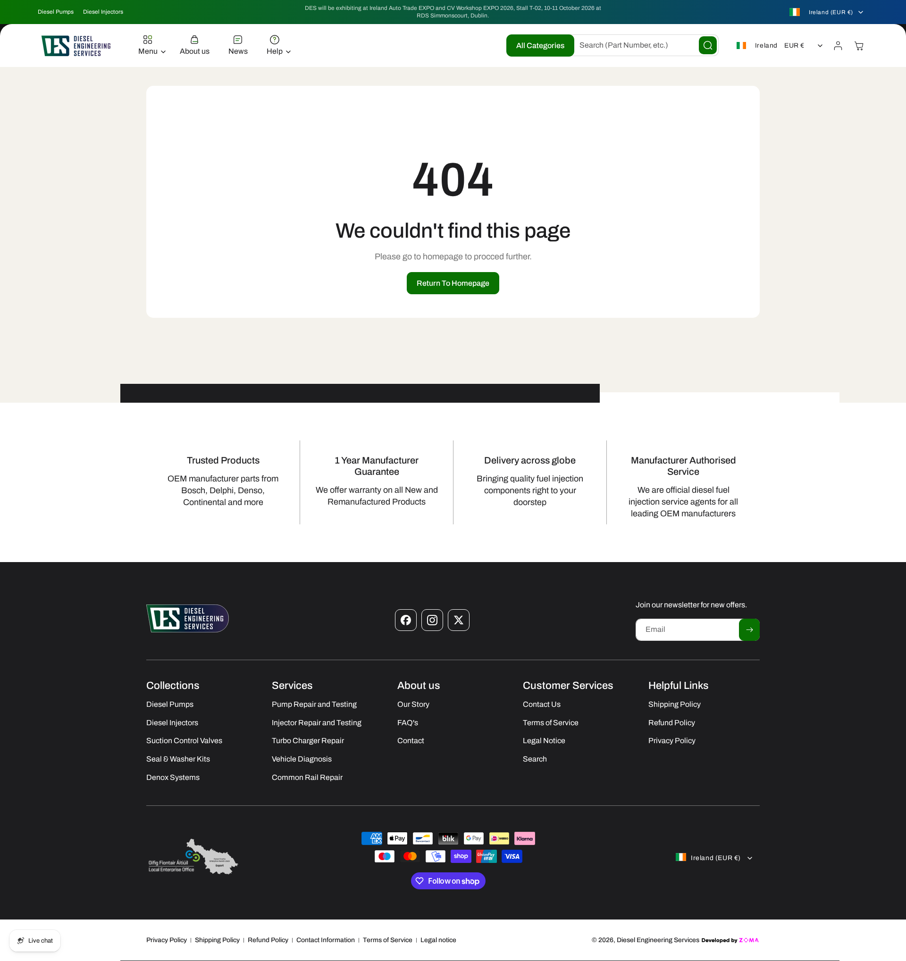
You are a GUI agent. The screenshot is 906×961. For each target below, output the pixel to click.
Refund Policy (268, 940)
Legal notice (438, 940)
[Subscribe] (749, 630)
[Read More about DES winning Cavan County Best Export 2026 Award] (193, 874)
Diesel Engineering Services (658, 940)
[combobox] (641, 45)
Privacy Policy (166, 940)
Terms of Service (387, 940)
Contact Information (325, 940)
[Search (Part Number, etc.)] (708, 45)
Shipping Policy (217, 940)
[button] (149, 45)
